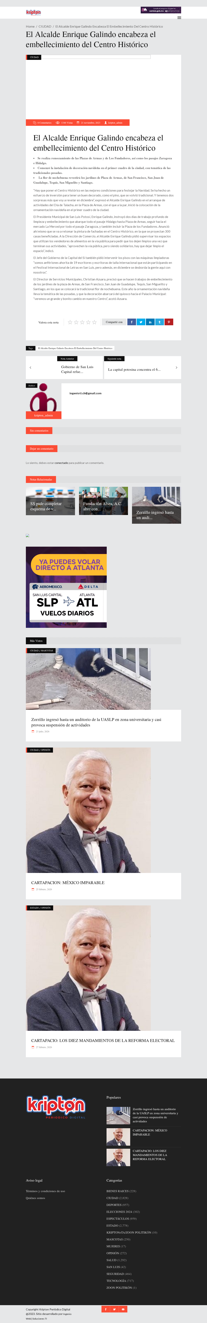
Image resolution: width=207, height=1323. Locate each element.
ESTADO (34, 907)
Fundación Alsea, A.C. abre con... (102, 506)
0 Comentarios (45, 122)
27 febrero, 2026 (43, 1047)
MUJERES (113, 1246)
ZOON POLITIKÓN (119, 1287)
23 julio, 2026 (42, 731)
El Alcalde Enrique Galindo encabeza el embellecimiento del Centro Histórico (75, 348)
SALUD (111, 1260)
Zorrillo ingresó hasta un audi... (155, 514)
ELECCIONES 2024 (119, 1212)
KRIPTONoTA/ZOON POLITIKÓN (129, 1232)
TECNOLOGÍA (116, 1281)
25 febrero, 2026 (43, 889)
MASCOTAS (47, 650)
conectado (61, 462)
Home (30, 26)
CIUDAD (45, 26)
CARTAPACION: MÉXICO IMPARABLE (68, 882)
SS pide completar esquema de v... (46, 506)
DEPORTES (114, 1205)
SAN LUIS (113, 1267)
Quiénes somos (35, 1198)
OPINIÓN (45, 749)
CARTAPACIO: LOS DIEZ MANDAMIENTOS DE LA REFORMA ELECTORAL (103, 1040)
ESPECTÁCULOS (118, 1218)
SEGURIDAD (115, 1274)
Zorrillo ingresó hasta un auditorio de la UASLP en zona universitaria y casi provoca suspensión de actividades (96, 721)
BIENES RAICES (118, 1191)
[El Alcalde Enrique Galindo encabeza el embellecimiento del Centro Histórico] (43, 401)
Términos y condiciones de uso (45, 1191)
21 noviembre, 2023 (90, 122)
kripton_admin (115, 122)
